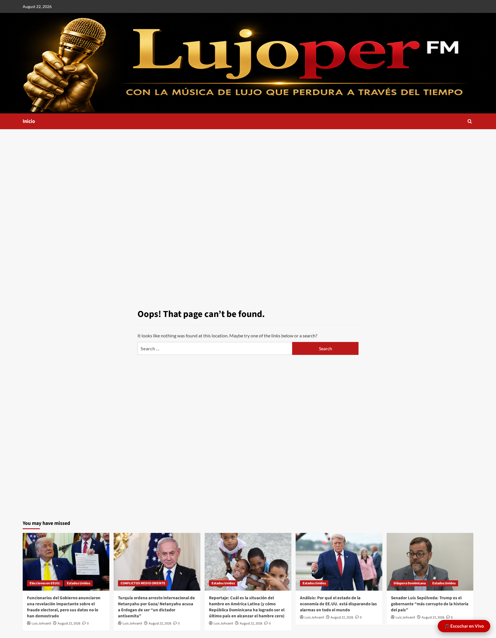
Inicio (29, 121)
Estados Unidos (78, 583)
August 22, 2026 (69, 623)
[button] (469, 121)
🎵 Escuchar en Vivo (464, 626)
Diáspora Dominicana (410, 583)
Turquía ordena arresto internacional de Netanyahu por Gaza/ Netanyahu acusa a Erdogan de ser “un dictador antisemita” (156, 607)
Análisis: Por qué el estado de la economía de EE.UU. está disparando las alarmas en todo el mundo (338, 604)
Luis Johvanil (41, 623)
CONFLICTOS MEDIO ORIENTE (143, 583)
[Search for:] (214, 348)
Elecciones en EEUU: (45, 583)
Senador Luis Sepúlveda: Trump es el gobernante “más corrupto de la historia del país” (429, 604)
